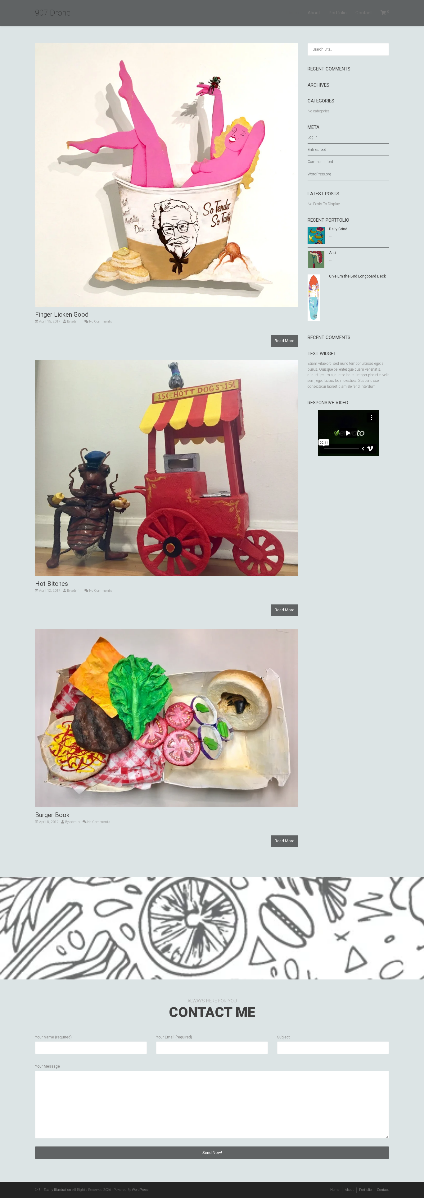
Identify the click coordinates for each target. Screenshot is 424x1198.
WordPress (140, 1190)
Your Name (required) (53, 1037)
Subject (283, 1037)
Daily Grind (338, 229)
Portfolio (338, 13)
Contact (363, 13)
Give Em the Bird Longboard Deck (357, 276)
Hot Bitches (51, 583)
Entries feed (317, 149)
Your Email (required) (174, 1037)
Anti (332, 253)
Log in (313, 137)
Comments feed (320, 162)
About (314, 13)
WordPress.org (319, 174)
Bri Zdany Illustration (54, 1190)
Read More (284, 340)
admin (76, 321)
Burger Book (52, 815)
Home (292, 13)
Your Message (47, 1066)
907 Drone (52, 12)
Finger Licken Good (61, 314)
